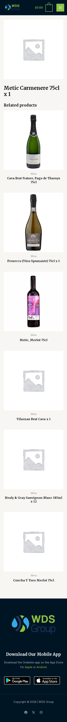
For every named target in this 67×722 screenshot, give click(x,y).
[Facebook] (25, 712)
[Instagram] (41, 712)
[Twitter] (33, 712)
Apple (28, 667)
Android (41, 667)
